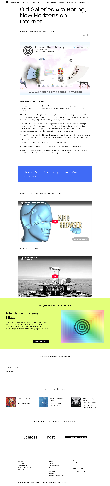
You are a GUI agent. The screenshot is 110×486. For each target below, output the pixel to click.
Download (88, 35)
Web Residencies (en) (28, 2)
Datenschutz (52, 473)
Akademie (21, 461)
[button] (102, 2)
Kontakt (51, 461)
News (50, 467)
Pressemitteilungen (54, 465)
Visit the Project (31, 176)
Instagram (76, 463)
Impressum (52, 471)
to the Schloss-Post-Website (77, 437)
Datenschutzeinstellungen (56, 475)
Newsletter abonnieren (84, 471)
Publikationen (22, 469)
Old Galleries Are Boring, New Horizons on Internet (74, 2)
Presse (51, 463)
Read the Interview (42, 341)
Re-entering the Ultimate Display (46, 2)
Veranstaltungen (23, 465)
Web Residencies (14, 2)
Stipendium (21, 463)
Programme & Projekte (25, 467)
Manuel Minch (10, 371)
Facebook (73, 463)
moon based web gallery (29, 326)
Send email (84, 35)
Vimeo (79, 463)
